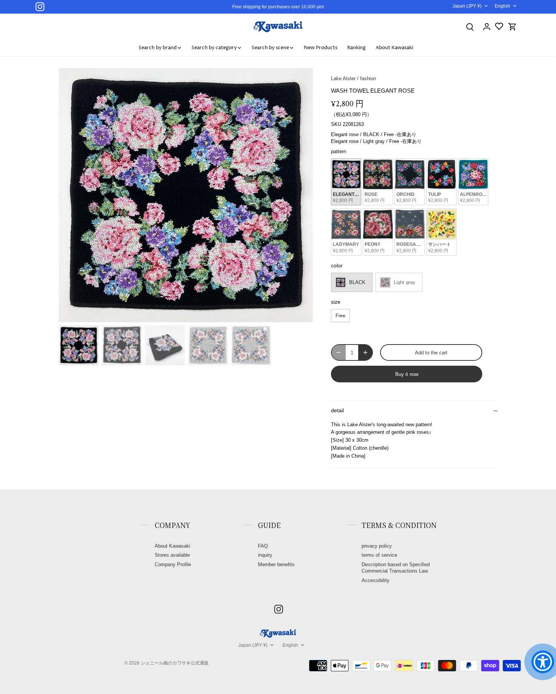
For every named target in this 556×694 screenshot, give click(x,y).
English (502, 6)
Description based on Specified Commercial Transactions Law (396, 568)
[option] (186, 195)
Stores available (172, 555)
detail (337, 410)
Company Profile (173, 564)
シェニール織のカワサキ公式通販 (175, 662)
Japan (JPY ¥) (466, 6)
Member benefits (276, 564)
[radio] (346, 182)
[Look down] (470, 26)
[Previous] (70, 195)
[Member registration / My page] (486, 26)
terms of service (379, 555)
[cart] (512, 26)
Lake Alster (343, 78)
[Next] (301, 195)
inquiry (265, 555)
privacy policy (377, 546)
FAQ (263, 546)
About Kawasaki (172, 546)
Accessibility (376, 580)
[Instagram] (40, 6)
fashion (368, 78)
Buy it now (406, 374)
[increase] (365, 352)
